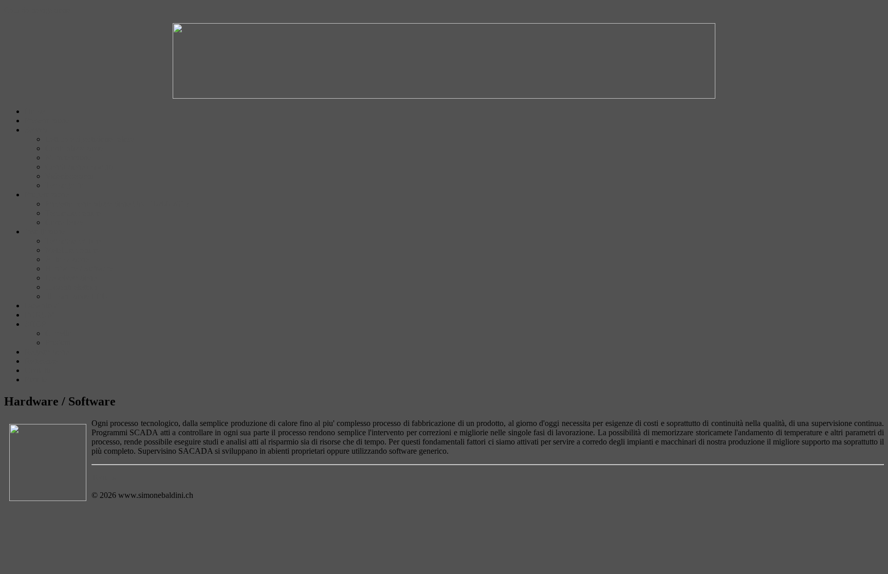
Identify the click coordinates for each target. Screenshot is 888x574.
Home (35, 111)
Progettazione (47, 194)
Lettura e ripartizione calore (89, 139)
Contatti (37, 370)
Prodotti (58, 342)
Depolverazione (71, 277)
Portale (36, 379)
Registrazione (47, 351)
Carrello (58, 333)
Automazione (67, 259)
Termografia (65, 185)
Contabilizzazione (74, 148)
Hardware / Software (79, 268)
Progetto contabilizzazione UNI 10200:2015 (117, 203)
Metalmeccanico (71, 250)
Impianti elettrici (71, 287)
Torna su (105, 477)
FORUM (39, 314)
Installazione (45, 231)
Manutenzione (68, 157)
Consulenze (64, 222)
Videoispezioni (69, 176)
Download (42, 305)
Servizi (36, 129)
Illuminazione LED (76, 296)
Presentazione (47, 120)
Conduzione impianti (79, 166)
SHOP (35, 324)
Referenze (41, 361)
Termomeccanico (73, 213)
